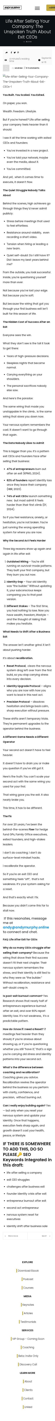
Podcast (28, 1279)
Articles (28, 1313)
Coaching (28, 1347)
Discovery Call (28, 1364)
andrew (19, 68)
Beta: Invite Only (28, 1356)
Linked (28, 1407)
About (28, 1381)
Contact (28, 1398)
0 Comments (32, 68)
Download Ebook (28, 1270)
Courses (28, 1287)
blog (29, 41)
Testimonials (28, 1322)
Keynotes (28, 1305)
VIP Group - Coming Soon (28, 1339)
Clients (28, 1390)
